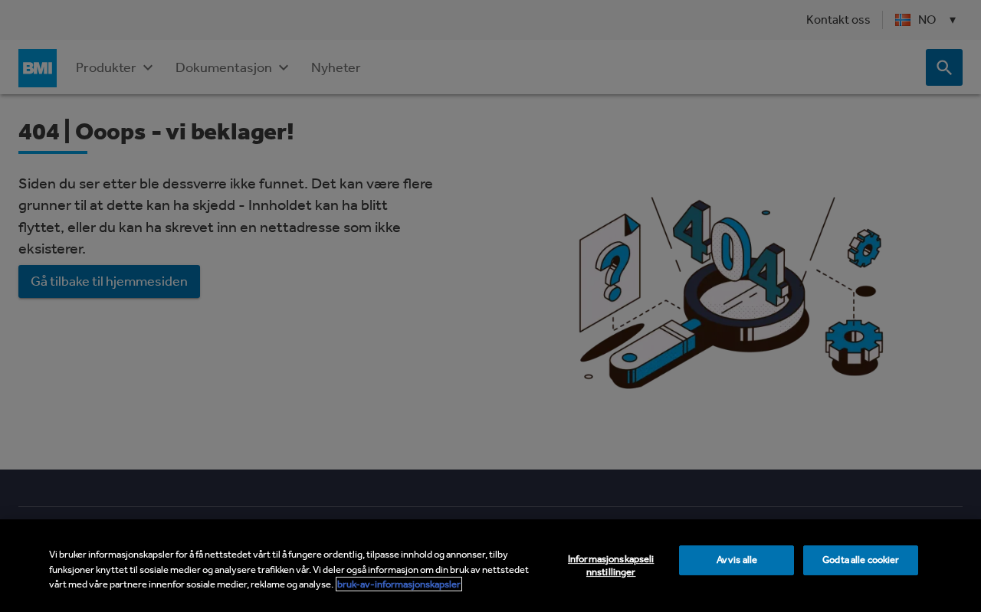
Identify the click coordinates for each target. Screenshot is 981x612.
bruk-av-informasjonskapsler (399, 584)
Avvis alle (737, 559)
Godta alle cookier (860, 559)
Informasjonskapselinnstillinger (611, 565)
